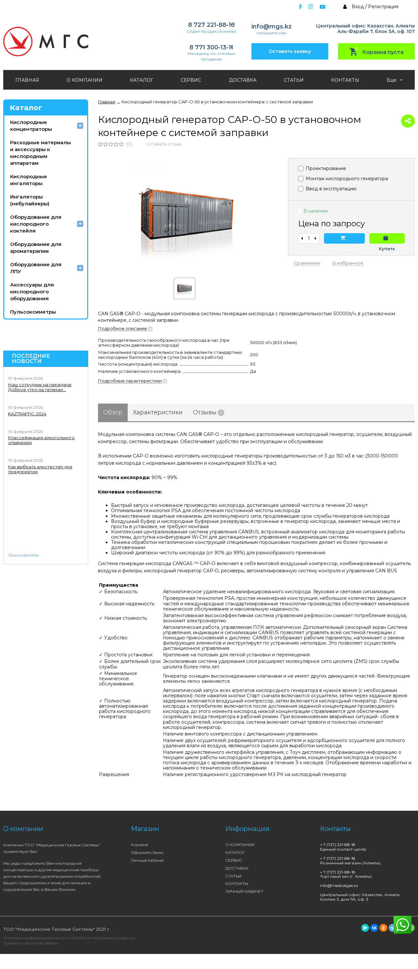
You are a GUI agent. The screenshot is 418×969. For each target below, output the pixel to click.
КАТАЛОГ (141, 80)
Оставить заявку (290, 51)
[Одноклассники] (383, 928)
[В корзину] (344, 238)
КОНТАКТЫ (345, 80)
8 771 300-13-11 (211, 47)
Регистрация (383, 6)
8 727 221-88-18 (211, 25)
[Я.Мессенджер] (365, 928)
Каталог (26, 107)
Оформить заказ (147, 852)
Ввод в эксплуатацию (330, 189)
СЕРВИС (191, 80)
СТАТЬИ (294, 80)
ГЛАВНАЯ (27, 80)
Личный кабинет (147, 860)
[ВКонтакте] (374, 928)
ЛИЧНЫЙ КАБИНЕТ (244, 891)
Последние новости (31, 359)
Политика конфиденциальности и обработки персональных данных (69, 937)
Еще (392, 80)
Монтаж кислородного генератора (346, 179)
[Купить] (387, 238)
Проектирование (325, 168)
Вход (358, 6)
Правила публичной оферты (30, 943)
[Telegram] (392, 928)
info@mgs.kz (271, 26)
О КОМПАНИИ (85, 80)
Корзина (139, 844)
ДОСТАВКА (242, 80)
